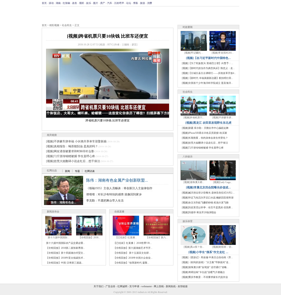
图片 (95, 3)
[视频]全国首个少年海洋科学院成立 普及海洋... (207, 83)
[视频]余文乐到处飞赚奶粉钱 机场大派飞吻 (205, 202)
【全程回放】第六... (157, 237)
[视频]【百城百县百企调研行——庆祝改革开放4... (209, 73)
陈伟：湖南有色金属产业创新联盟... (117, 180)
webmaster (146, 286)
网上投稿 (159, 286)
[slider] (107, 110)
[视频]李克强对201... (223, 52)
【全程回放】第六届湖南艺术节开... (133, 248)
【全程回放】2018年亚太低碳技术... (65, 257)
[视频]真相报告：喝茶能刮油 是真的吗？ (72, 146)
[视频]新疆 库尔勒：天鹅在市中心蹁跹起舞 (205, 128)
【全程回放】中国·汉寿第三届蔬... (64, 262)
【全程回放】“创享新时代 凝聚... (131, 262)
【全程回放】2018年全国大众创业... (133, 257)
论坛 (128, 3)
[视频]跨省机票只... (193, 117)
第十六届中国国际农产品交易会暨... (65, 243)
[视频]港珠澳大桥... (193, 182)
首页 (44, 3)
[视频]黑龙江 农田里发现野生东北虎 (208, 122)
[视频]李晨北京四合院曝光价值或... (208, 187)
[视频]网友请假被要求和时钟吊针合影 (70, 151)
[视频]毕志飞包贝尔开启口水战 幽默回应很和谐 (207, 197)
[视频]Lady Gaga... (222, 182)
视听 (81, 3)
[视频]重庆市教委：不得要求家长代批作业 (205, 277)
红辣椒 (66, 3)
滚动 (51, 3)
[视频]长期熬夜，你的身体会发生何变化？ (205, 137)
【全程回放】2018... (89, 237)
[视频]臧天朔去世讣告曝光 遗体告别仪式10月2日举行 (211, 192)
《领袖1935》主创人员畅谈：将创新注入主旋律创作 (119, 188)
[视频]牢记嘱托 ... (193, 52)
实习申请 (134, 286)
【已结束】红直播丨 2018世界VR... (133, 243)
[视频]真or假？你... (194, 246)
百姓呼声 (119, 3)
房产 (102, 3)
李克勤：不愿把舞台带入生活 (105, 200)
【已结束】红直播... (126, 237)
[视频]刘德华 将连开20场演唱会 (199, 212)
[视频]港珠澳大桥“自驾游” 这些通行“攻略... (205, 267)
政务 (74, 3)
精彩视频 (54, 25)
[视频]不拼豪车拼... (222, 117)
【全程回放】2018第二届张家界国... (65, 248)
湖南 (58, 3)
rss (236, 3)
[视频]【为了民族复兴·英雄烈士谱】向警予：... (207, 63)
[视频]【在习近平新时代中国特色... (208, 58)
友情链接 (183, 286)
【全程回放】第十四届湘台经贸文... (65, 252)
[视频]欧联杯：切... (222, 246)
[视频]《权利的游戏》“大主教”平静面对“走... (206, 262)
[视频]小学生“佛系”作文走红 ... (208, 252)
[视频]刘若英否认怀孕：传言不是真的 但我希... (207, 207)
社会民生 (67, 25)
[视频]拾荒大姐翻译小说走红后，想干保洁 (73, 161)
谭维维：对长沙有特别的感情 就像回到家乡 (114, 194)
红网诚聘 (122, 286)
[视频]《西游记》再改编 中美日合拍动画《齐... (207, 257)
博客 (135, 3)
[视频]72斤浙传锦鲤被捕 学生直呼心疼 (70, 156)
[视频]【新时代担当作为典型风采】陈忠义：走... (208, 68)
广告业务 (110, 286)
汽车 (109, 3)
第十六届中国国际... (58, 237)
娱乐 (88, 3)
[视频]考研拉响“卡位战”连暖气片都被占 (203, 272)
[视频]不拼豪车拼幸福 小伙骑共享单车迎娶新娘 (76, 141)
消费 (149, 3)
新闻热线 (171, 286)
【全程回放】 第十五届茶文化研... (132, 252)
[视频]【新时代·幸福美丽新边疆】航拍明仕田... (207, 78)
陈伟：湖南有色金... (63, 202)
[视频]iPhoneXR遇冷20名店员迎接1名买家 (204, 132)
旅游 (142, 3)
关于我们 (98, 286)
